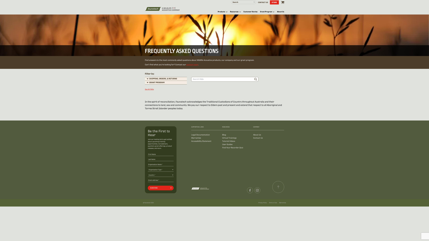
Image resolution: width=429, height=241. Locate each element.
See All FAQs (149, 89)
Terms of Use (273, 203)
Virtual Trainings (229, 138)
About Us (257, 135)
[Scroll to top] (278, 187)
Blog (224, 135)
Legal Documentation (200, 135)
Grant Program (157, 82)
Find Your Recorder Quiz (232, 148)
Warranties (196, 138)
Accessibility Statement (201, 141)
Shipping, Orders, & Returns (163, 79)
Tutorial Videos (228, 141)
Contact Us (258, 138)
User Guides (227, 144)
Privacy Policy (262, 203)
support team (192, 65)
